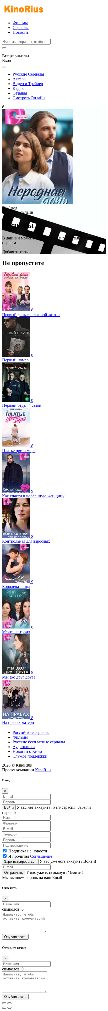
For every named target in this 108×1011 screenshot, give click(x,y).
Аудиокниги (24, 746)
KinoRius (43, 770)
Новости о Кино (27, 751)
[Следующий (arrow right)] (9, 1008)
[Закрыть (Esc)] (4, 1003)
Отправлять (13, 873)
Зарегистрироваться (20, 861)
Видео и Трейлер (28, 83)
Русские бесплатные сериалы (39, 742)
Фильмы (20, 23)
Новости (20, 32)
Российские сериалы (31, 732)
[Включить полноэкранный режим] (9, 1003)
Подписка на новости (27, 851)
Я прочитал (30, 856)
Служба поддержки (30, 756)
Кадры (18, 88)
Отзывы (20, 93)
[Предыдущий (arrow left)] (4, 1008)
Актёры (19, 79)
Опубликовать (15, 937)
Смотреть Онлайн (29, 98)
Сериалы (21, 27)
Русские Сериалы (28, 74)
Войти (9, 807)
